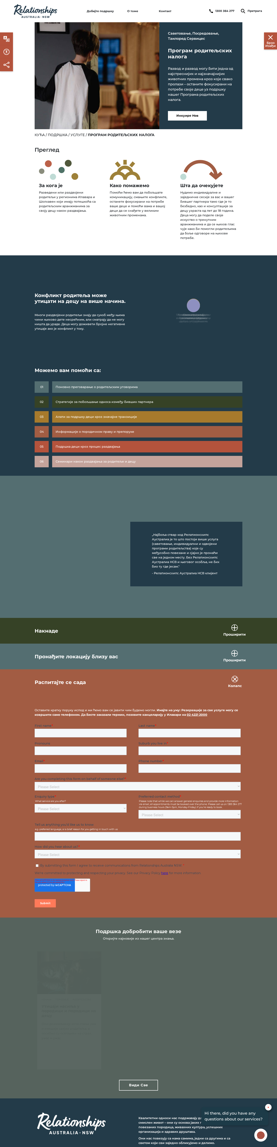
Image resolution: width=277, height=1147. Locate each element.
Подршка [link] (58, 135)
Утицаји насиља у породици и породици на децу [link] (69, 1011)
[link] (35, 11)
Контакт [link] (165, 11)
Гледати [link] (130, 1060)
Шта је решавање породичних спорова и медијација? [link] (135, 1016)
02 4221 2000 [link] (197, 715)
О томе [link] (132, 11)
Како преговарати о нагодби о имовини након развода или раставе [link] (207, 1016)
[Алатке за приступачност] (6, 38)
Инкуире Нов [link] (187, 116)
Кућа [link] (40, 135)
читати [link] (61, 1060)
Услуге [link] (78, 135)
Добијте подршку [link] (100, 11)
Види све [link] (138, 1085)
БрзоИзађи (270, 44)
